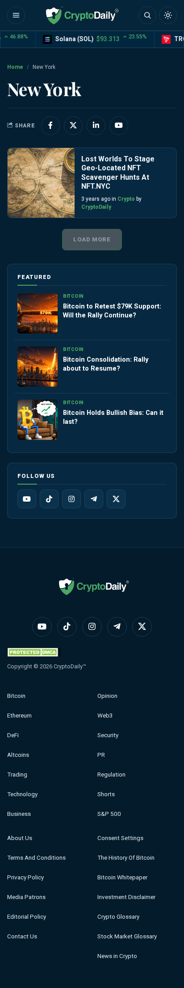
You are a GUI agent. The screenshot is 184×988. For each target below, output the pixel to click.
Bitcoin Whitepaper (122, 877)
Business (19, 814)
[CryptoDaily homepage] (82, 15)
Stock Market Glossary (127, 936)
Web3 (105, 715)
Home (15, 67)
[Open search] (147, 15)
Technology (22, 794)
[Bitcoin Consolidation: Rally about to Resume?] (37, 366)
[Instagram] (71, 499)
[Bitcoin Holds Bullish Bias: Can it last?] (37, 420)
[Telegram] (93, 499)
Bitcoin (16, 695)
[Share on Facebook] (50, 125)
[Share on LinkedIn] (96, 125)
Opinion (107, 695)
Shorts (106, 794)
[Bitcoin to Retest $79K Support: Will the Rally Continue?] (37, 313)
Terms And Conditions (36, 857)
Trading (17, 774)
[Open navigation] (16, 15)
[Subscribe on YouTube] (118, 125)
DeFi (13, 735)
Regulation (111, 774)
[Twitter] (116, 499)
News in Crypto (117, 956)
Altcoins (18, 755)
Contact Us (22, 936)
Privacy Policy (25, 877)
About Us (19, 838)
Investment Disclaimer (126, 897)
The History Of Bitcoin (126, 857)
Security (107, 735)
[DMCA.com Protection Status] (34, 652)
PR (101, 755)
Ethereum (19, 715)
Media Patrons (26, 897)
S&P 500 (109, 814)
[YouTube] (26, 499)
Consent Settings (120, 838)
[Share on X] (73, 125)
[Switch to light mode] (168, 15)
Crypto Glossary (118, 916)
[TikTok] (49, 499)
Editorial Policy (26, 916)
